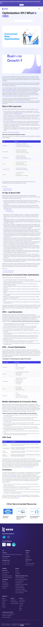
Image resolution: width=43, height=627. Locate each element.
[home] (5, 9)
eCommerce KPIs (9, 211)
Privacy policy (8, 625)
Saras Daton (27, 557)
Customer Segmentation (9, 270)
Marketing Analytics (18, 113)
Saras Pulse (27, 556)
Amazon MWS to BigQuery (19, 577)
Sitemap (18, 625)
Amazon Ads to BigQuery (19, 580)
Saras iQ (26, 554)
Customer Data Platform (13, 132)
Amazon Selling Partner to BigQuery (21, 579)
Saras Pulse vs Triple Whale (6, 615)
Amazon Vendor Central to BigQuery (21, 591)
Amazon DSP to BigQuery (19, 592)
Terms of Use (3, 625)
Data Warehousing (28, 467)
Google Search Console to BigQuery (21, 584)
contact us (19, 496)
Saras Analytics (13, 476)
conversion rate (8, 96)
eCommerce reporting (8, 272)
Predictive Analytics (8, 190)
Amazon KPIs (9, 210)
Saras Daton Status (14, 625)
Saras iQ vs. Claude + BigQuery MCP (8, 613)
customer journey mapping (8, 90)
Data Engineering (5, 583)
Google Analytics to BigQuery (20, 589)
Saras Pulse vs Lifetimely (6, 617)
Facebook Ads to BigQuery (19, 587)
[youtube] (23, 625)
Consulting (4, 581)
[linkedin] (21, 625)
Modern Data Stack (8, 188)
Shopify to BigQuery (18, 582)
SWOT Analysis (10, 120)
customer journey (21, 102)
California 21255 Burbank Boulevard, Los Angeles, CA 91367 (12, 554)
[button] (39, 8)
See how (21, 4)
